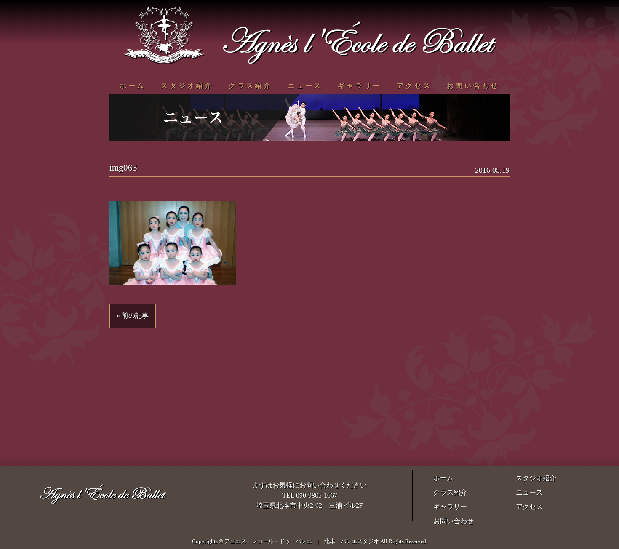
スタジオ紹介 (187, 85)
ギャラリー (360, 85)
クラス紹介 (250, 85)
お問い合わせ (473, 85)
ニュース (305, 85)
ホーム (133, 85)
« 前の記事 (133, 315)
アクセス (414, 85)
